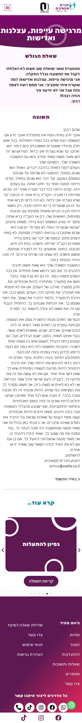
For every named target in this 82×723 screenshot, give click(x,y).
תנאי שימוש (33, 644)
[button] (7, 7)
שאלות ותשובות (66, 664)
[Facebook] (58, 718)
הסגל (75, 644)
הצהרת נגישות (30, 654)
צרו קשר (72, 683)
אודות (75, 634)
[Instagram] (41, 718)
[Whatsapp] (63, 707)
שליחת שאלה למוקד (25, 625)
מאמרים (73, 674)
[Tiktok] (24, 718)
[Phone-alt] (18, 707)
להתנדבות (71, 654)
